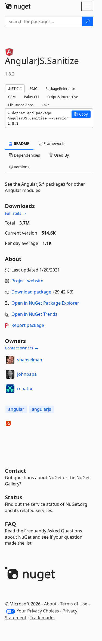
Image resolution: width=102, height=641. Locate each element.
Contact (15, 470)
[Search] (87, 21)
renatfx (24, 388)
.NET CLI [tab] (14, 88)
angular (16, 409)
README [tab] (21, 143)
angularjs (41, 409)
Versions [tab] (21, 166)
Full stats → (15, 213)
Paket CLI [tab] (31, 96)
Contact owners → (21, 348)
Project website (27, 281)
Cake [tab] (46, 104)
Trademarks (42, 618)
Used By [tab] (61, 155)
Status (13, 497)
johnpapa (27, 374)
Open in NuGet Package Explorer (45, 303)
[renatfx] (10, 389)
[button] (81, 114)
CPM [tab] (12, 96)
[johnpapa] (10, 374)
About (50, 604)
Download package (31, 292)
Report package (27, 325)
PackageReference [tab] (60, 88)
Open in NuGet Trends (34, 314)
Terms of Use (73, 604)
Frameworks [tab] (54, 143)
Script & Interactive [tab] (62, 96)
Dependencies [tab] (26, 155)
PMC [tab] (33, 88)
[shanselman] (10, 360)
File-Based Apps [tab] (20, 104)
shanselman (29, 360)
